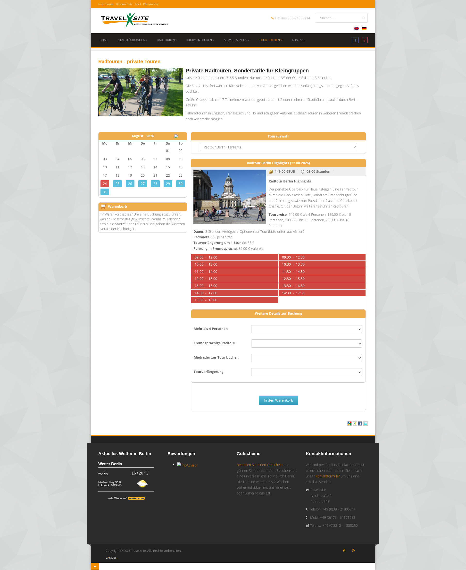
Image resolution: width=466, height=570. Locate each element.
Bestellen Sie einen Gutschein (260, 464)
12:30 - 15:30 (293, 278)
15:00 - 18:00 (206, 300)
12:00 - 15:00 (206, 278)
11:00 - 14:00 (206, 271)
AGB (138, 4)
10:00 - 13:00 (206, 264)
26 (130, 183)
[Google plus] (365, 41)
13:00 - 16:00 (206, 285)
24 (105, 183)
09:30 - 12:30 (293, 257)
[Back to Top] (95, 566)
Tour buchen (269, 40)
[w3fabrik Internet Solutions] (111, 557)
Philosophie (151, 4)
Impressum (106, 4)
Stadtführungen (131, 40)
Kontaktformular (328, 476)
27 (143, 183)
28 (155, 183)
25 (117, 183)
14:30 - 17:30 (293, 293)
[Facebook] (355, 41)
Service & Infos (235, 40)
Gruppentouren (199, 40)
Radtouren (166, 40)
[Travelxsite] (134, 19)
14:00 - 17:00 (206, 293)
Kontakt (298, 40)
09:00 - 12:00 (206, 257)
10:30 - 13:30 (293, 264)
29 (168, 183)
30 (181, 183)
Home (104, 40)
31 (105, 192)
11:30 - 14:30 (293, 271)
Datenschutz (124, 4)
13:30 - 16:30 (293, 285)
